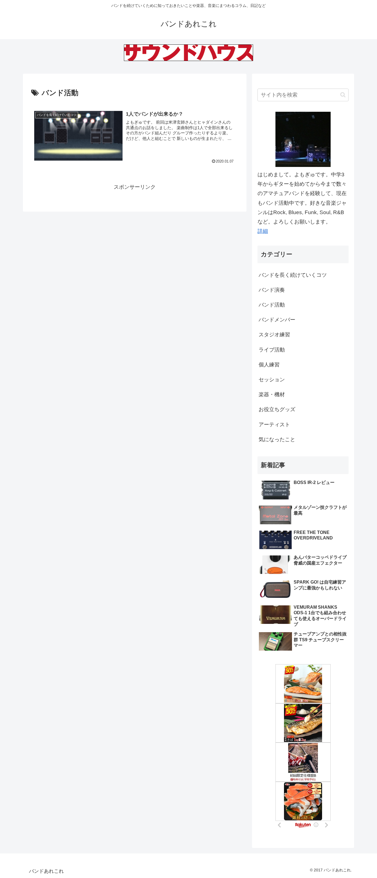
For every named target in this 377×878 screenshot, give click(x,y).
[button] (343, 95)
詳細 (262, 231)
